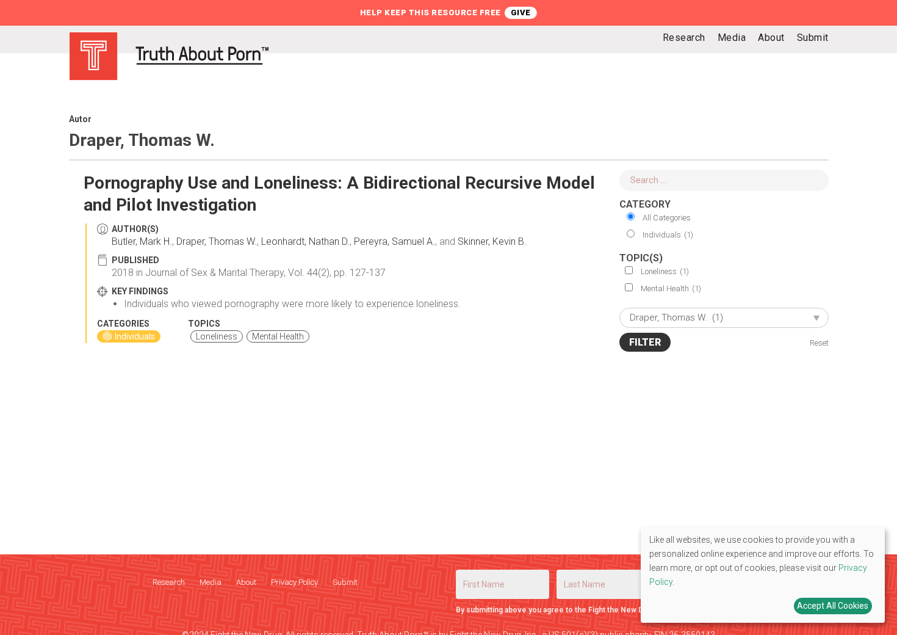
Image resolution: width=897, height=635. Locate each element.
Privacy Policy (294, 582)
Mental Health (671, 288)
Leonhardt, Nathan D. (305, 241)
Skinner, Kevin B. (492, 241)
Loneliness (665, 271)
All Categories (667, 218)
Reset (819, 343)
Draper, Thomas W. (216, 241)
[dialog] (763, 575)
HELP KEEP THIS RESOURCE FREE (430, 12)
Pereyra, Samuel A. (394, 241)
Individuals (668, 235)
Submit (345, 582)
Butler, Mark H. (142, 241)
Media (211, 582)
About (246, 582)
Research (169, 582)
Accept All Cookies (832, 606)
